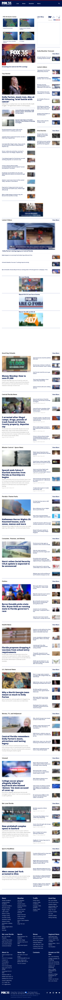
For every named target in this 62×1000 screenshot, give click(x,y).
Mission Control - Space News (12, 447)
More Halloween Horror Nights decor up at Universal (41, 509)
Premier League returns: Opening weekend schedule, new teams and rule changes (41, 885)
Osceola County (6, 917)
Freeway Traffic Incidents (37, 906)
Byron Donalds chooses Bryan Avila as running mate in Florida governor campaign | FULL (25, 269)
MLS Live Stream (52, 981)
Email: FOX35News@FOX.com (23, 957)
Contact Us (5, 960)
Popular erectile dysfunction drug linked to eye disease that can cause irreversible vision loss (41, 631)
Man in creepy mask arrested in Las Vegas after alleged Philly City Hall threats (41, 675)
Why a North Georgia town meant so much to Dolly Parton (15, 694)
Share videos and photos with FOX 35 (22, 960)
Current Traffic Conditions (37, 903)
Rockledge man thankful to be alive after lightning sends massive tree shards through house (13, 174)
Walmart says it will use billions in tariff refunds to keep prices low (41, 574)
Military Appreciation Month (7, 927)
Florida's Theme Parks (10, 496)
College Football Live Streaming (53, 959)
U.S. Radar (22, 41)
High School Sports (22, 945)
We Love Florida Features (6, 937)
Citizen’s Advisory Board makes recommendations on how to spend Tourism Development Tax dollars (13, 167)
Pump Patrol (36, 900)
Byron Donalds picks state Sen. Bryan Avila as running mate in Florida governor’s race (16, 607)
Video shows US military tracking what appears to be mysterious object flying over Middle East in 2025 (41, 787)
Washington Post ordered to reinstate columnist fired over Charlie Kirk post (40, 706)
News (4, 898)
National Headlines (7, 906)
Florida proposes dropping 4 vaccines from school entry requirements (16, 650)
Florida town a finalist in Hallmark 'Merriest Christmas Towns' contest (42, 365)
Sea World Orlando (7, 944)
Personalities (5, 962)
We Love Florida (24, 277)
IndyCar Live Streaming (51, 966)
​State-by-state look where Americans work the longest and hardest (41, 552)
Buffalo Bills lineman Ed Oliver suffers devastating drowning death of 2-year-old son (40, 862)
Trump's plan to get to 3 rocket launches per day (41, 488)
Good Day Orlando (8, 353)
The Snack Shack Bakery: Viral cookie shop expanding (40, 380)
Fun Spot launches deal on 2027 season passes (41, 501)
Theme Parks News (7, 940)
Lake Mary (40, 17)
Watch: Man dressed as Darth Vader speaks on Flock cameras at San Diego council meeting (41, 764)
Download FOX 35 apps (6, 971)
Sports (19, 934)
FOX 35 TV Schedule (38, 938)
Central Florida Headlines (6, 903)
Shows (35, 934)
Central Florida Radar (8, 28)
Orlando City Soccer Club (22, 942)
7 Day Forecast (21, 909)
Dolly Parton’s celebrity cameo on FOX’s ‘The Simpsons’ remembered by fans (42, 735)
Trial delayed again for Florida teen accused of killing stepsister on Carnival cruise (13, 159)
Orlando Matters (37, 942)
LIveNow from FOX (38, 946)
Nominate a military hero (7, 924)
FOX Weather (20, 918)
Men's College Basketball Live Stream (52, 970)
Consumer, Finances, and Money (13, 539)
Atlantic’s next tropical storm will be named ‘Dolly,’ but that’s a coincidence (13, 180)
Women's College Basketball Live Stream (53, 975)
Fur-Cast (50, 913)
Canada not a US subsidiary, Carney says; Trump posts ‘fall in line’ (41, 610)
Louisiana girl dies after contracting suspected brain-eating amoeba (40, 646)
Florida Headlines (6, 900)
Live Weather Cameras (20, 901)
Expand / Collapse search (59, 3)
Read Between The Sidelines (22, 937)
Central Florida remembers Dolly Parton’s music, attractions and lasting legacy (24, 111)
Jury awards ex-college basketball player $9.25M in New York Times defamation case (41, 877)
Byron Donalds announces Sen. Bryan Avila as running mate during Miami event (41, 602)
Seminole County (6, 919)
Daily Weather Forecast (45, 51)
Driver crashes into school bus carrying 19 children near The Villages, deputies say (12, 151)
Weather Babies (52, 904)
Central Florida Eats (38, 948)
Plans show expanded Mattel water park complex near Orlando (41, 516)
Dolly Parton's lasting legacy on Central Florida (17, 251)
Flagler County (5, 909)
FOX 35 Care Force (53, 902)
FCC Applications (6, 984)
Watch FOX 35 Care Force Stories (29, 294)
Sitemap (4, 930)
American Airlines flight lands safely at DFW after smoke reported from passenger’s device (42, 471)
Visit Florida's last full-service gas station (41, 372)
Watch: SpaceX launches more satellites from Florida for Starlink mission (41, 453)
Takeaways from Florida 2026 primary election (43, 70)
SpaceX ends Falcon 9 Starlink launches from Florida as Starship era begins (25, 121)
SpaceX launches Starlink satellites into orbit (42, 358)
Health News (6, 625)
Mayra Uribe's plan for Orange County (43, 121)
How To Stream (37, 936)
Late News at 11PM (38, 944)
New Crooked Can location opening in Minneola (40, 832)
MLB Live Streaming (53, 962)
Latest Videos (7, 220)
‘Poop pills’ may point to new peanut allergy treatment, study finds (41, 654)
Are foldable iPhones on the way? (43, 99)
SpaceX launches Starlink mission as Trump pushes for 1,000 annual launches (41, 480)
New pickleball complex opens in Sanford (14, 827)
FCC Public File (6, 982)
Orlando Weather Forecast (21, 906)
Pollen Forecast (21, 916)
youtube (56, 992)
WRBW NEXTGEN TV (7, 976)
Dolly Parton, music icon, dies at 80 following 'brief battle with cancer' (18, 99)
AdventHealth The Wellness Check (53, 907)
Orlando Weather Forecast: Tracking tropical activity (44, 57)
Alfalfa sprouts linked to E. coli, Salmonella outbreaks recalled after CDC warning (41, 662)
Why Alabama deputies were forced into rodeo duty (40, 779)
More (38, 3)
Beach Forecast (21, 914)
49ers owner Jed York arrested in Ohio (12, 872)
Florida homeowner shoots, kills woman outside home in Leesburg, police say (12, 130)
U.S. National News (9, 669)
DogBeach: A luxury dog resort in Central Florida (41, 840)
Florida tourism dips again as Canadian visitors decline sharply (41, 543)
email (59, 992)
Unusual (5, 758)
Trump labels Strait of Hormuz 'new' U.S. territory (44, 78)
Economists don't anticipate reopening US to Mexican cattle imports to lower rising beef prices (42, 560)
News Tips (21, 952)
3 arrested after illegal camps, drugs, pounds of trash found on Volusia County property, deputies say (13, 145)
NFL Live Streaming (53, 956)
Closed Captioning (6, 980)
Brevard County (6, 908)
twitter (50, 992)
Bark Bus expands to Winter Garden (40, 808)
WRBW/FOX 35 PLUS (7, 978)
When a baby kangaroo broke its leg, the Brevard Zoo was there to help (12, 195)
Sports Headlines (8, 849)
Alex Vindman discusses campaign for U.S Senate (43, 92)
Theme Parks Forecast (20, 911)
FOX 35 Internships (7, 966)
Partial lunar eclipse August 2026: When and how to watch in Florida (41, 462)
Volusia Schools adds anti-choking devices (42, 387)
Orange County (6, 915)
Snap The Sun (21, 924)
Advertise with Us (6, 974)
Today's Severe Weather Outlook (25, 29)
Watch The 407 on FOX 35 (27, 312)
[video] (56, 59)
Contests (36, 952)
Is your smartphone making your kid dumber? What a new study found (41, 639)
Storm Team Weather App (23, 921)
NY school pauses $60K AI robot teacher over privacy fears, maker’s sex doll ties (41, 796)
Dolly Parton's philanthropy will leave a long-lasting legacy (41, 749)
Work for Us (5, 964)
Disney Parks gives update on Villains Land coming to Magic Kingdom (40, 531)
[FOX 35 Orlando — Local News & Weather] (7, 3)
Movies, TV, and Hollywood (11, 714)
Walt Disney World (7, 942)
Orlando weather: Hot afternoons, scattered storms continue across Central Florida (41, 419)
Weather (20, 898)
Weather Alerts (21, 904)
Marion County (6, 913)
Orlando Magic (21, 940)
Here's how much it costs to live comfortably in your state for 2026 (41, 567)
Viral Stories (41, 131)
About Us (5, 952)
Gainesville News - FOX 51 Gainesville (53, 937)
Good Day (52, 898)
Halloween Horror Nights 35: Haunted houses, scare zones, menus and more (16, 521)
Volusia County (6, 921)
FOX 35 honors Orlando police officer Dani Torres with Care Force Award (43, 108)
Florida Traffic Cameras (36, 909)
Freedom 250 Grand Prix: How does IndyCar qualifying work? (42, 854)
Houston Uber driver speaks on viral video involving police (42, 135)
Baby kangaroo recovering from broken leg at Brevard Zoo (17, 255)
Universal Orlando (6, 946)
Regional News (53, 934)
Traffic (35, 898)
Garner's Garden (52, 911)
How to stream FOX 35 (7, 955)
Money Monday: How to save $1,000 (14, 377)
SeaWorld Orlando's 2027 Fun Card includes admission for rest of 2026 (42, 523)
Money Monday (52, 917)
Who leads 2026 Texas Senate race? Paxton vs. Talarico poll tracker (40, 587)
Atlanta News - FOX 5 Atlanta (54, 944)
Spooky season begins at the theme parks (43, 114)
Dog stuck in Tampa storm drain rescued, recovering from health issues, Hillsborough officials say (13, 188)
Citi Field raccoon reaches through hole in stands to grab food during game (43, 143)
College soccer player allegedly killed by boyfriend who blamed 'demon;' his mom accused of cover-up (15, 786)
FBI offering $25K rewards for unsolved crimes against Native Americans (41, 691)
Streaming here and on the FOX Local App (14, 67)
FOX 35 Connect (21, 963)
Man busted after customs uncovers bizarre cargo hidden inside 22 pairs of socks (41, 772)
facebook (47, 992)
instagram (53, 992)
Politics (4, 581)
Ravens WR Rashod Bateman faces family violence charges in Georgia (42, 869)
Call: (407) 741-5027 (22, 954)
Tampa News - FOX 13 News (53, 940)
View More (55, 54)
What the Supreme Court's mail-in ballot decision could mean (41, 594)
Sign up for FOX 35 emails (7, 968)
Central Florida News (9, 394)
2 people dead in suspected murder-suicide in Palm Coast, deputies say (14, 137)
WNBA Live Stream (53, 979)
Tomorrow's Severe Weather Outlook (9, 42)
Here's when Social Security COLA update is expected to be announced (16, 563)
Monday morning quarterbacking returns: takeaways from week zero (44, 86)
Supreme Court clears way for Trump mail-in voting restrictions (41, 617)
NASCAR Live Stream (53, 964)
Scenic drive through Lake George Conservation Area (42, 824)
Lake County (5, 911)
